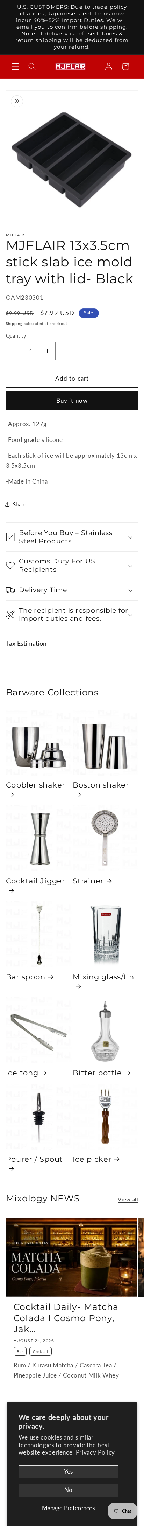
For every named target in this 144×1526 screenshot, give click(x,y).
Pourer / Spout (34, 1159)
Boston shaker (101, 784)
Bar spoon (25, 976)
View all (128, 1199)
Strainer (88, 880)
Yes (68, 1471)
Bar (20, 1351)
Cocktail (40, 1351)
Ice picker (92, 1159)
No (68, 1489)
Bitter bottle (97, 1072)
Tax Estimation (26, 643)
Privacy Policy (95, 1452)
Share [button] (20, 504)
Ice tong (22, 1072)
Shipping (14, 323)
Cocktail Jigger (35, 880)
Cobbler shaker (35, 784)
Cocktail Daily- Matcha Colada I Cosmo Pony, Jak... (66, 1318)
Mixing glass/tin (103, 976)
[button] (15, 66)
